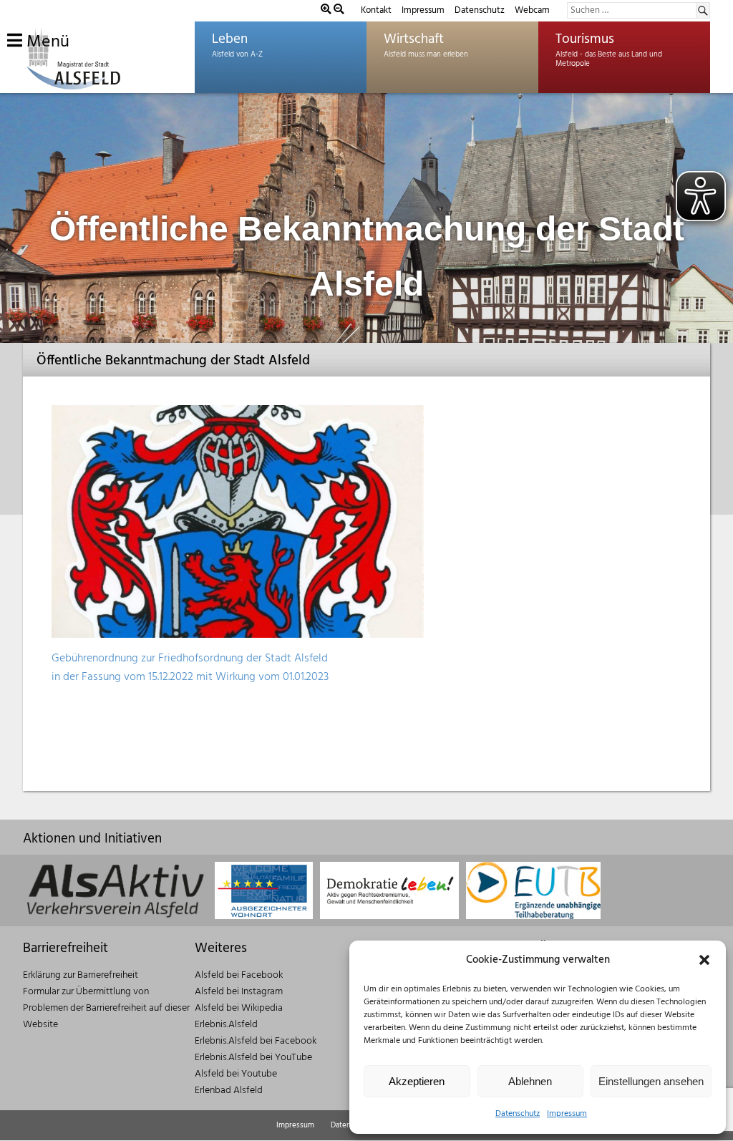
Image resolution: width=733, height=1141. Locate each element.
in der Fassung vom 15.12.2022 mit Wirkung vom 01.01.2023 (190, 677)
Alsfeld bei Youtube (236, 1074)
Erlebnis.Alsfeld (226, 1024)
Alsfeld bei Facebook (239, 975)
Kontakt (376, 10)
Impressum (567, 1114)
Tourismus (584, 39)
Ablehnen (530, 1081)
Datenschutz (517, 1114)
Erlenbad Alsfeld (229, 1090)
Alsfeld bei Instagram (239, 992)
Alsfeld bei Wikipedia (239, 1008)
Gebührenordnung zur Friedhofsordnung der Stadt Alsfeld (190, 658)
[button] (704, 960)
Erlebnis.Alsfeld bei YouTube (253, 1057)
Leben (230, 39)
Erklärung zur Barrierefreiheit (80, 975)
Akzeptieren (417, 1081)
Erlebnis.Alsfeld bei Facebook (255, 1041)
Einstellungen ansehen (651, 1081)
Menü (45, 42)
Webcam (532, 10)
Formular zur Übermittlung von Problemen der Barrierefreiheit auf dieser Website (106, 1008)
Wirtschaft (414, 39)
